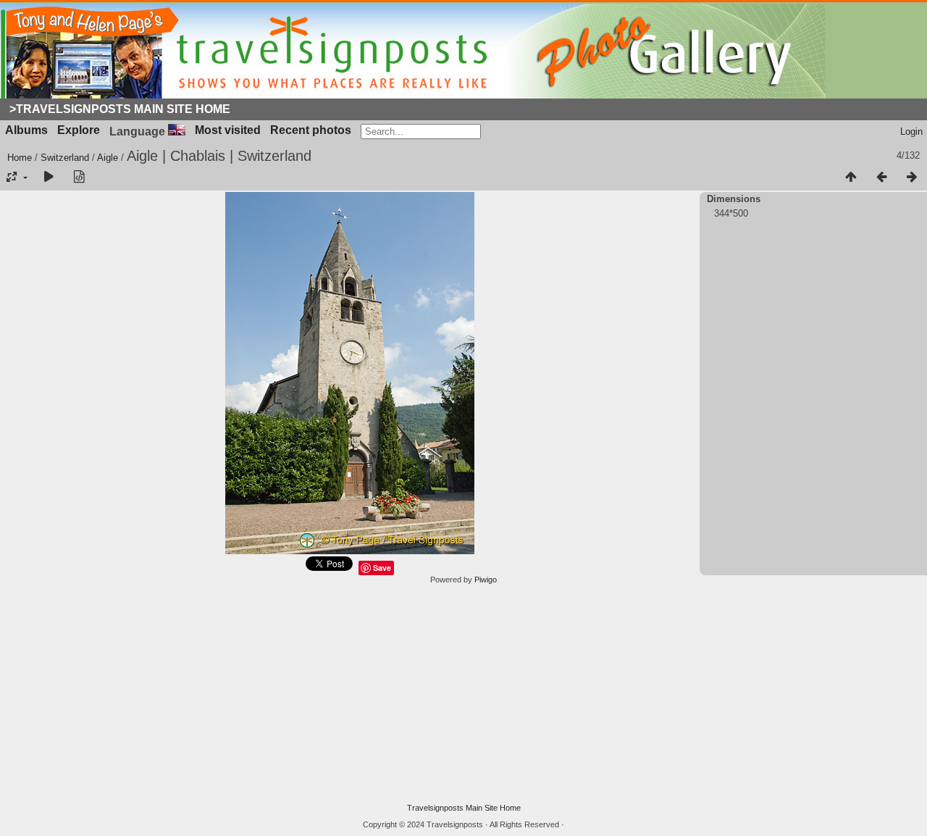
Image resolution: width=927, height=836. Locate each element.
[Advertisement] (463, 694)
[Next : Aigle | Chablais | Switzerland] (912, 177)
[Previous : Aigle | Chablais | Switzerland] (881, 177)
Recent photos (310, 130)
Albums (26, 130)
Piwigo (485, 579)
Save (382, 567)
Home (19, 157)
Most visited (228, 130)
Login (911, 131)
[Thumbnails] (851, 177)
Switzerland (65, 157)
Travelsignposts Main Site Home (464, 807)
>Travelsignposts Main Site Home (119, 109)
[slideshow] (48, 177)
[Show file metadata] (79, 177)
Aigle (107, 157)
